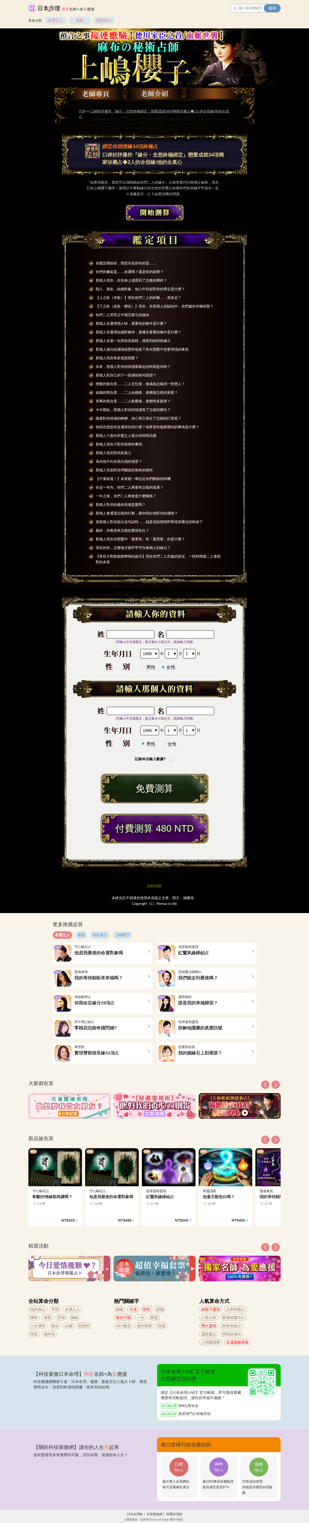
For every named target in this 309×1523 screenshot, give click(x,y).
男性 (151, 667)
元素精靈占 (235, 1309)
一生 (140, 1317)
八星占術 (208, 1317)
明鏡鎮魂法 (231, 1334)
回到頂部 (154, 886)
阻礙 (161, 1326)
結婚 (68, 1326)
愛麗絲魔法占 (233, 1317)
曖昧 (34, 1317)
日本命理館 (135, 1514)
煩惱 (160, 1309)
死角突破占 (231, 1326)
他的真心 (103, 20)
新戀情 (84, 1326)
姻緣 (74, 1317)
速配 (79, 20)
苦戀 (61, 1317)
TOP (82, 111)
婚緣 (119, 1309)
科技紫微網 (154, 1514)
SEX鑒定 (123, 1326)
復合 (55, 1326)
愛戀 (154, 1317)
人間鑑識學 (210, 1342)
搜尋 (272, 8)
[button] (265, 1247)
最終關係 (144, 1326)
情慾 (34, 1334)
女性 (171, 667)
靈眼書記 (208, 1334)
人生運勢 (37, 1326)
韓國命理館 (174, 1514)
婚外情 (49, 1334)
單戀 (55, 1309)
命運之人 (55, 20)
